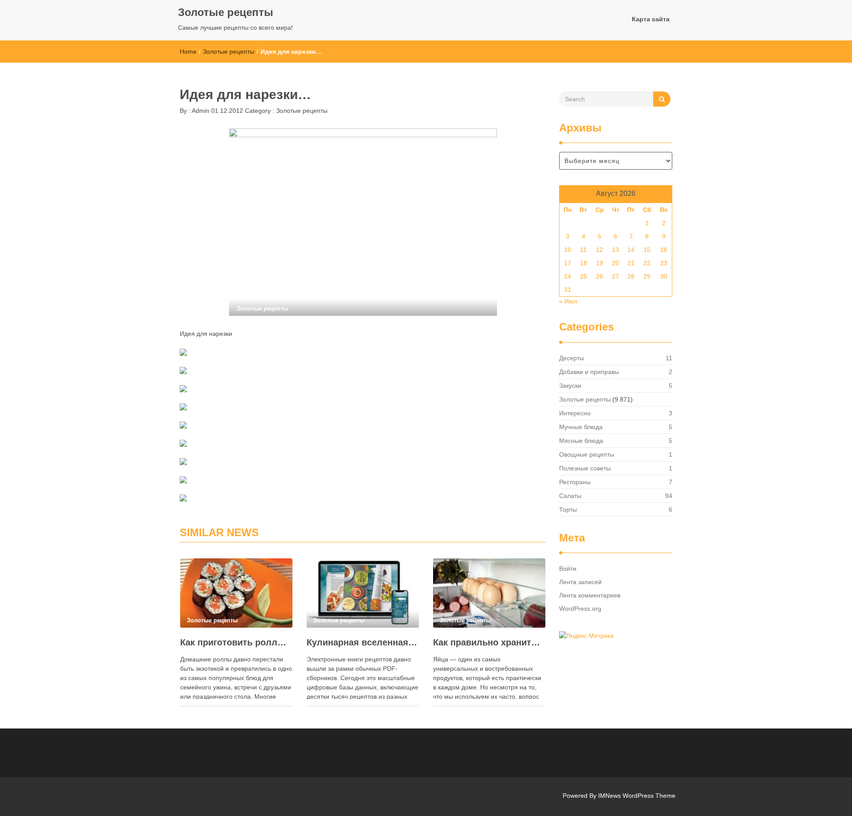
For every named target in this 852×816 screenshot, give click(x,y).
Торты (568, 509)
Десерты (571, 358)
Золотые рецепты (225, 12)
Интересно (575, 413)
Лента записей (580, 581)
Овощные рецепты (586, 454)
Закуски (570, 385)
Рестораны (575, 482)
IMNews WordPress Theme (636, 795)
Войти (567, 568)
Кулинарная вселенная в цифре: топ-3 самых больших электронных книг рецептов (363, 642)
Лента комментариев (589, 595)
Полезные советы (585, 468)
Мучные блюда (581, 426)
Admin (199, 110)
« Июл (568, 301)
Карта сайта (651, 19)
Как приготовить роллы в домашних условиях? (236, 642)
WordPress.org (580, 608)
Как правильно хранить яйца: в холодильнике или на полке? (489, 642)
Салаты (570, 495)
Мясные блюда (581, 440)
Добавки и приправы (589, 371)
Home (188, 51)
